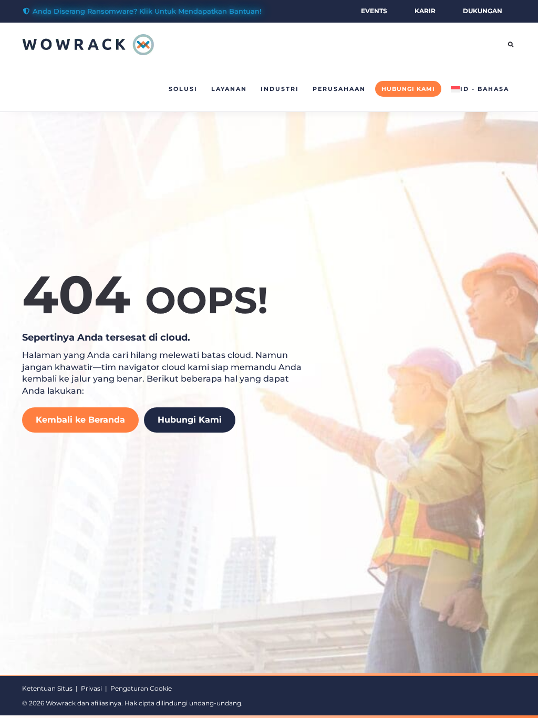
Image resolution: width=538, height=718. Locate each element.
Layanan (229, 89)
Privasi (91, 688)
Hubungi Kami (408, 89)
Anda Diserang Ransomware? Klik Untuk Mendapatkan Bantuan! (147, 11)
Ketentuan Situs (47, 688)
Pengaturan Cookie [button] (141, 688)
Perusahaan (339, 89)
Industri (280, 89)
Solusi (183, 89)
